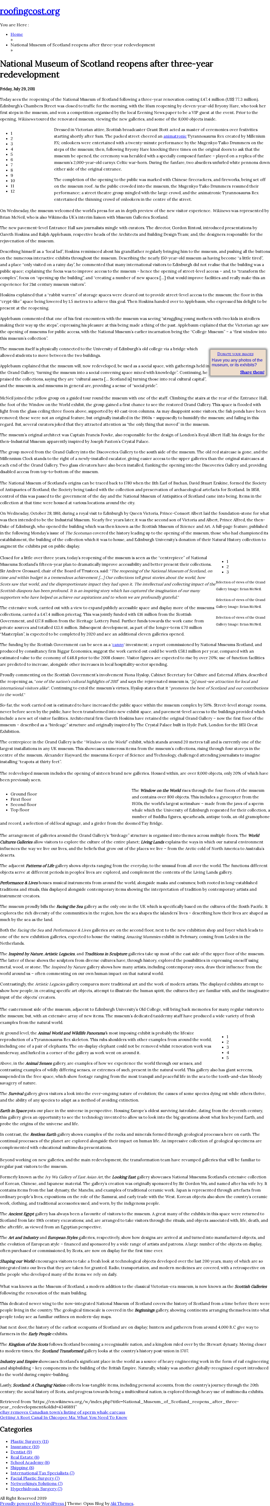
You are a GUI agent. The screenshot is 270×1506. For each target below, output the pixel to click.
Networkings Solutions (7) (36, 1483)
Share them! (252, 372)
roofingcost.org (30, 11)
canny (118, 644)
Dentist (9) (21, 1451)
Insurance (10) (25, 1446)
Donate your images (235, 353)
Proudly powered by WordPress (32, 1503)
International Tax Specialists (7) (42, 1472)
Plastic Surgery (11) (30, 1441)
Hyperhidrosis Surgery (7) (36, 1488)
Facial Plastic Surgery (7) (35, 1478)
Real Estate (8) (25, 1457)
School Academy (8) (30, 1462)
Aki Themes (121, 1503)
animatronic (175, 136)
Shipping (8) (22, 1467)
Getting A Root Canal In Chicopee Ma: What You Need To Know (63, 1417)
